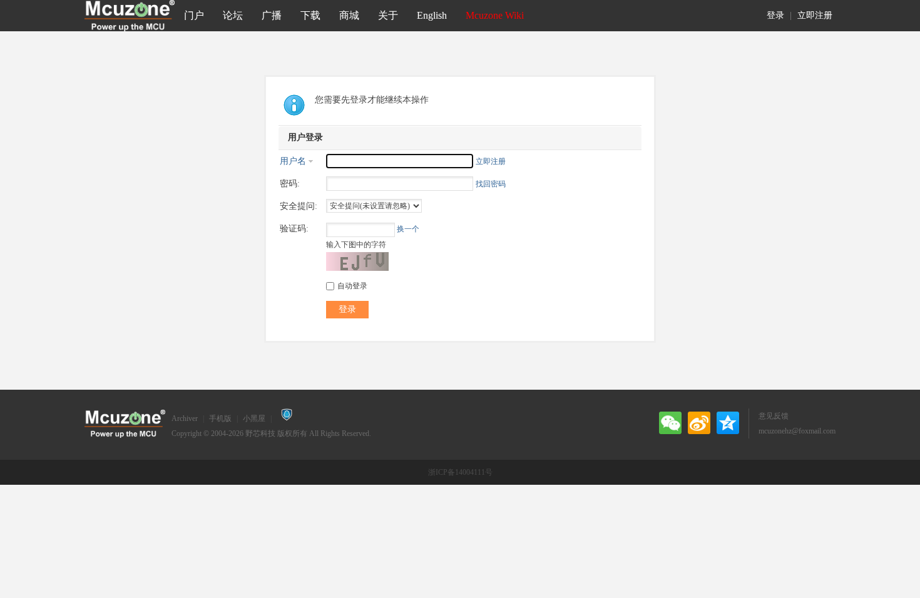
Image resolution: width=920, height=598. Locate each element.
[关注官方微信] (670, 423)
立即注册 (814, 15)
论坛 (233, 15)
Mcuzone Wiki (495, 15)
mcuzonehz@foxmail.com (797, 431)
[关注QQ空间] (728, 423)
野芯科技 (260, 433)
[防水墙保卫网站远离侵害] (286, 418)
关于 (388, 15)
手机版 (220, 418)
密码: (290, 183)
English (432, 15)
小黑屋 (254, 418)
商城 (349, 15)
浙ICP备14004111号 (460, 472)
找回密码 (491, 184)
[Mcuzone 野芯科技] (129, 15)
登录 (775, 15)
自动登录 (352, 285)
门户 (194, 15)
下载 (310, 15)
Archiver (184, 418)
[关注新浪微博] (699, 423)
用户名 (293, 161)
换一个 (408, 229)
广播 (272, 15)
